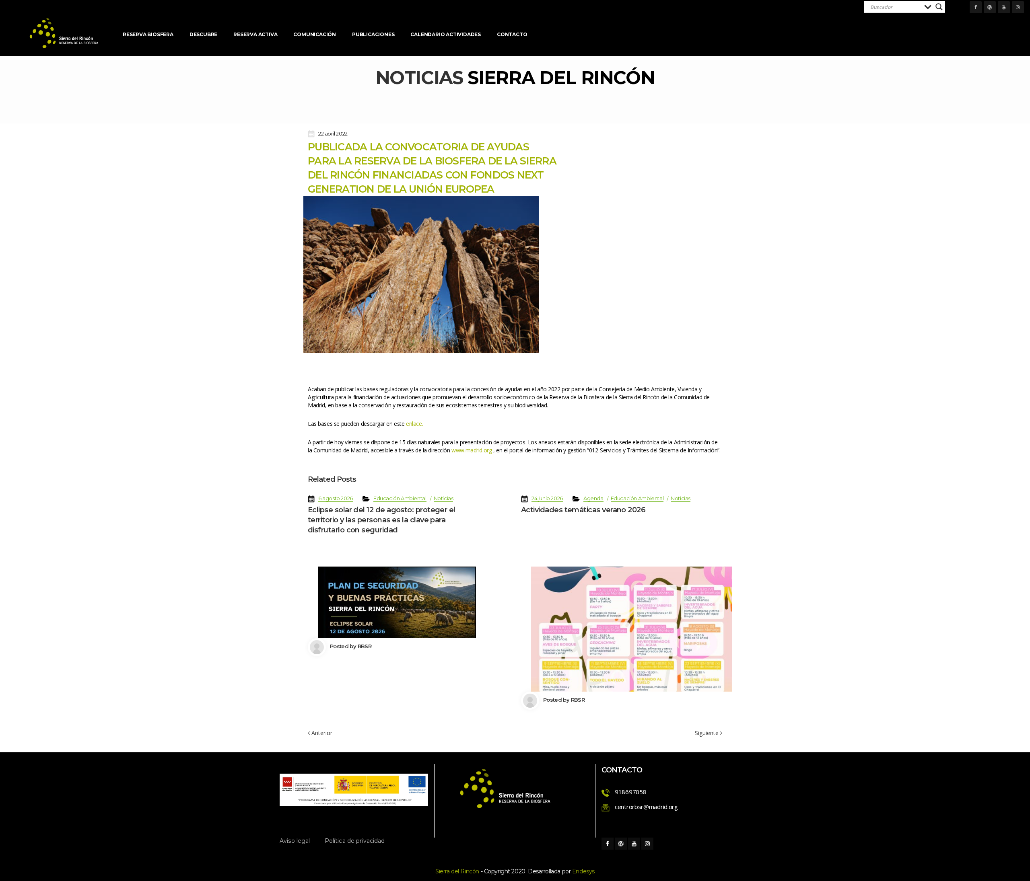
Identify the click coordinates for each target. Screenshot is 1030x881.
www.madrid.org (471, 450)
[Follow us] (976, 7)
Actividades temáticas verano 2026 (583, 509)
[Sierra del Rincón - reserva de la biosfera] (64, 33)
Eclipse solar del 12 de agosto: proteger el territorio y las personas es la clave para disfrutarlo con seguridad (381, 519)
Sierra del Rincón (457, 871)
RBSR (364, 646)
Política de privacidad (355, 841)
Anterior (321, 733)
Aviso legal (295, 841)
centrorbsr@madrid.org (646, 807)
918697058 (630, 792)
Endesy (583, 871)
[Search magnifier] (939, 6)
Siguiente (707, 733)
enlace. (414, 423)
